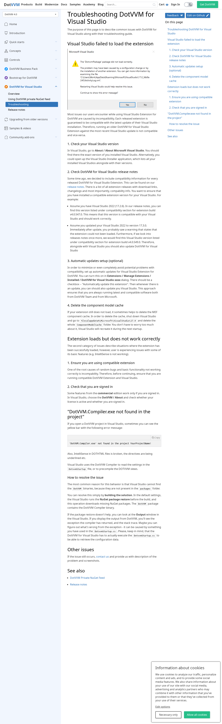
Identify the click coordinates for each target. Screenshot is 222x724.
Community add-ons (21, 137)
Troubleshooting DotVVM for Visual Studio (189, 31)
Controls (14, 60)
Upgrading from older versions (28, 119)
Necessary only (168, 715)
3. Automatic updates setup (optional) (186, 68)
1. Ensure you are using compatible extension (190, 99)
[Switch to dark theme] (188, 4)
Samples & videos (20, 128)
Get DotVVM (207, 4)
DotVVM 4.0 (11, 14)
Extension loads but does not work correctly (189, 89)
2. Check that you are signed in (188, 107)
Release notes (16, 110)
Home (13, 24)
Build (38, 4)
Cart (161, 4)
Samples (75, 4)
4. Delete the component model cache (188, 79)
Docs (64, 4)
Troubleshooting (18, 104)
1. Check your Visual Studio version (190, 50)
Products (27, 4)
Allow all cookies (197, 715)
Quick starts (16, 42)
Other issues (175, 130)
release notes (75, 187)
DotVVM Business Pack (23, 69)
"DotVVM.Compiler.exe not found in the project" (189, 116)
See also (173, 136)
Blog (101, 4)
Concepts (15, 51)
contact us (102, 556)
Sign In (175, 4)
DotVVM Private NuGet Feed (87, 578)
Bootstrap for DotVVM (23, 78)
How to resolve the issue (184, 124)
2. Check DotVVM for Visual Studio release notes (190, 58)
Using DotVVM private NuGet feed (29, 99)
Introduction (17, 33)
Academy (89, 4)
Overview (14, 94)
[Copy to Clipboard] (155, 437)
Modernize (51, 4)
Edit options (162, 707)
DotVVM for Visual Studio (25, 87)
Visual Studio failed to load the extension (186, 42)
